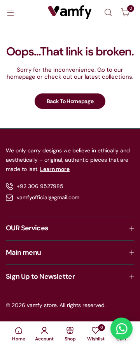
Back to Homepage (70, 101)
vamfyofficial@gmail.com (48, 197)
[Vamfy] (70, 12)
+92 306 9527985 (40, 186)
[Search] (108, 12)
